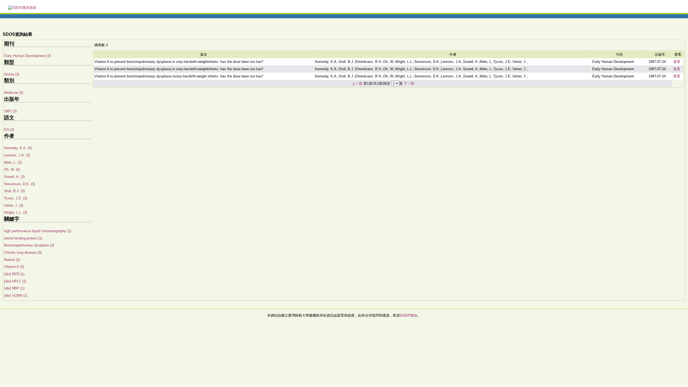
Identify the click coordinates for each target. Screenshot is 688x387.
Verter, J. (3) (13, 205)
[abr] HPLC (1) (15, 281)
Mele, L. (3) (13, 162)
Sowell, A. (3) (14, 177)
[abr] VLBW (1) (15, 295)
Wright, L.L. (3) (15, 212)
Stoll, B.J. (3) (14, 191)
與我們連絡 (408, 315)
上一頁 (357, 83)
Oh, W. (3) (12, 169)
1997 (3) (10, 111)
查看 (676, 62)
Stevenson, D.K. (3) (19, 184)
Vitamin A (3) (14, 267)
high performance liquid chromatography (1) (37, 231)
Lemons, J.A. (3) (17, 155)
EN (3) (9, 130)
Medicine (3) (13, 93)
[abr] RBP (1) (14, 288)
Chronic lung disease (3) (23, 252)
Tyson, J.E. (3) (15, 198)
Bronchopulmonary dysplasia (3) (29, 245)
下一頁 (409, 83)
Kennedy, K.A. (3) (18, 148)
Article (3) (11, 74)
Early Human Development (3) (27, 56)
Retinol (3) (12, 260)
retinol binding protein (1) (23, 238)
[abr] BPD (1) (14, 274)
